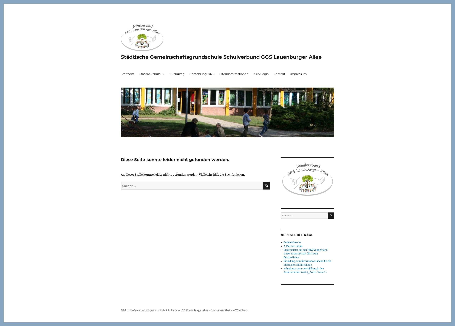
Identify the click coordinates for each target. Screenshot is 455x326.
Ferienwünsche (292, 242)
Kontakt (279, 74)
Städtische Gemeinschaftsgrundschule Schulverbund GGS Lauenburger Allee (221, 57)
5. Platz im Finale (293, 246)
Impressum (298, 74)
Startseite (128, 74)
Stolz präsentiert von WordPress (229, 310)
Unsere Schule (150, 74)
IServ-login (261, 74)
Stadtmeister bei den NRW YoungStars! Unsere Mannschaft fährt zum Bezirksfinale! (306, 253)
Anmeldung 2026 (201, 74)
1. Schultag (176, 74)
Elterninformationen (233, 74)
